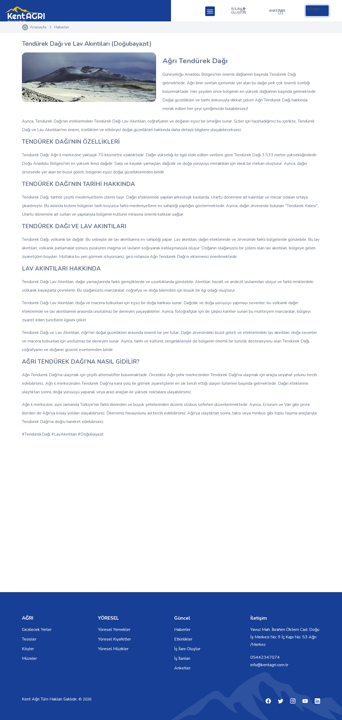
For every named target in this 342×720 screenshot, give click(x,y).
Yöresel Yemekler (114, 630)
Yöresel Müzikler (113, 649)
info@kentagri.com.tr (269, 665)
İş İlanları (182, 658)
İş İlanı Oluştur (187, 649)
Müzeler (29, 658)
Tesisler (29, 639)
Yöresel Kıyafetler (114, 639)
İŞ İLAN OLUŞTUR (238, 11)
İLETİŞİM (313, 9)
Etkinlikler (183, 639)
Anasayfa (38, 27)
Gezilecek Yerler (37, 630)
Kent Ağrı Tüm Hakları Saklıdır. (50, 699)
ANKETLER (277, 11)
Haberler (61, 27)
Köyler (28, 649)
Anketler (182, 668)
